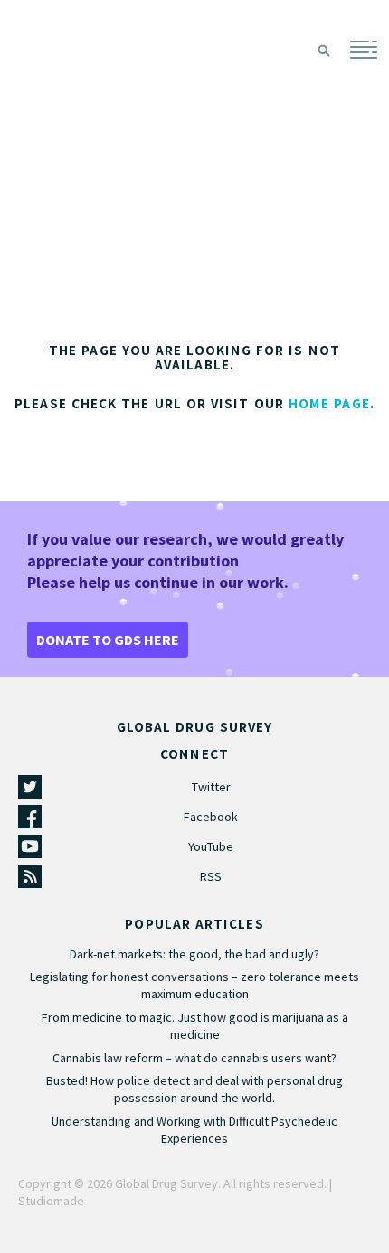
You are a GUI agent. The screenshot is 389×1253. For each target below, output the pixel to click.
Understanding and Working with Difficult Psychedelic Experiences (194, 1129)
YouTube (210, 846)
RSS (211, 876)
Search (323, 50)
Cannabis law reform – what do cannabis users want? (194, 1058)
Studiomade (51, 1200)
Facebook (211, 817)
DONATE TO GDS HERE (107, 640)
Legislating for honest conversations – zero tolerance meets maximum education (194, 985)
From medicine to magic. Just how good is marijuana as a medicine (195, 1026)
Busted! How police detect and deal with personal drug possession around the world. (194, 1089)
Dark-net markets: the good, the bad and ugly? (194, 954)
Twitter (211, 787)
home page (329, 404)
